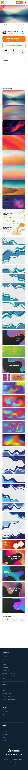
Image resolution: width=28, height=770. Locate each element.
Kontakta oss (5, 722)
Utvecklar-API (5, 678)
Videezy (4, 669)
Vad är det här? (17, 57)
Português (5, 742)
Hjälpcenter (5, 719)
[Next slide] (21, 628)
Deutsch (4, 745)
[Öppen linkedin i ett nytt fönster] (11, 762)
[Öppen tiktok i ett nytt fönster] (16, 762)
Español (4, 739)
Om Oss (4, 724)
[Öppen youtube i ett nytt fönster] (21, 762)
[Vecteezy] (2, 2)
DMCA (4, 698)
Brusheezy (5, 664)
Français (4, 748)
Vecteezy (4, 666)
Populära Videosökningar (9, 709)
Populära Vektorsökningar (9, 704)
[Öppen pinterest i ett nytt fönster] (13, 762)
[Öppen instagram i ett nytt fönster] (8, 762)
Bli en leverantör (6, 727)
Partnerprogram (6, 701)
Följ (23, 33)
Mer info (6, 60)
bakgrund (14, 627)
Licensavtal (5, 695)
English (4, 736)
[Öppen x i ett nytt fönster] (18, 762)
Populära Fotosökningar (8, 707)
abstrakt (6, 627)
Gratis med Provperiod (14, 39)
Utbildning (5, 675)
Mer (3, 750)
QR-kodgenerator (7, 686)
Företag (4, 672)
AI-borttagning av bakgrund (9, 683)
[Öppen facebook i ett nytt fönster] (6, 762)
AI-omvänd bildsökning (8, 681)
